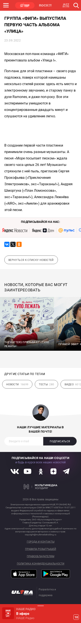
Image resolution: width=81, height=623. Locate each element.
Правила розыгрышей (40, 549)
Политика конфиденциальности (40, 563)
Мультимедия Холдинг (40, 486)
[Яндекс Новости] (14, 230)
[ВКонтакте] (7, 244)
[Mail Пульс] (67, 230)
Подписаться (60, 441)
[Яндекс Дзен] (43, 230)
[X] (13, 244)
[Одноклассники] (19, 244)
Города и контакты (40, 541)
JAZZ (66, 5)
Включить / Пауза (8, 613)
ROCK (45, 5)
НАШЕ (25, 5)
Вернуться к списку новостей (31, 260)
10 (76, 617)
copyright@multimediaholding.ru (40, 534)
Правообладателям (40, 556)
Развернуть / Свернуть (40, 605)
